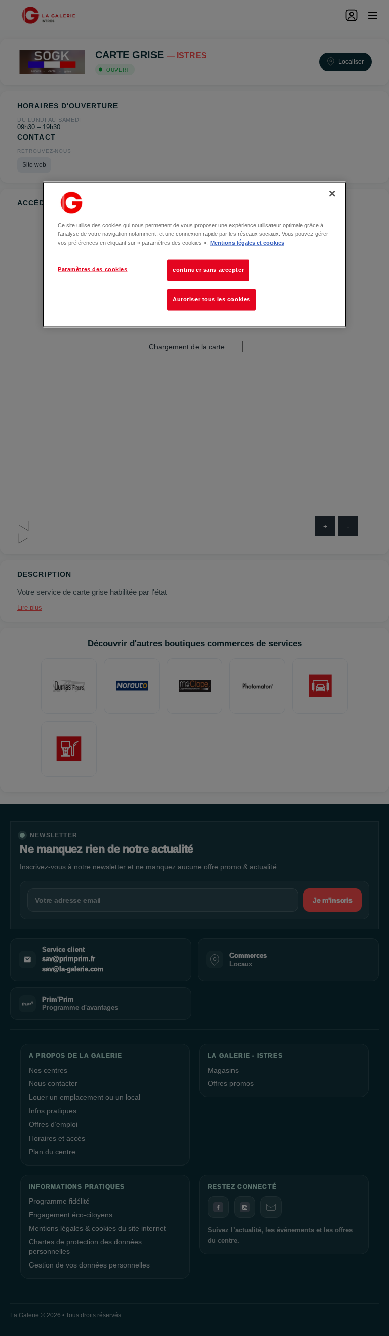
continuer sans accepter (208, 270)
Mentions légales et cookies (247, 242)
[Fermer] (332, 193)
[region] (194, 254)
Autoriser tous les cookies (211, 299)
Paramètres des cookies (93, 269)
